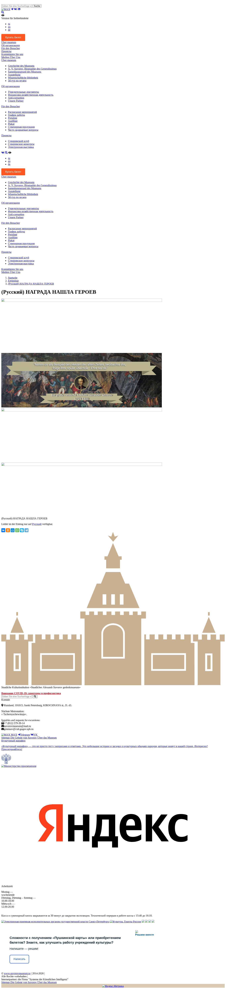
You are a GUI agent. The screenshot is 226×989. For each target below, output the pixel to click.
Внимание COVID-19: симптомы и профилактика (31, 693)
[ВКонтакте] (3, 530)
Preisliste (12, 118)
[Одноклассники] (8, 530)
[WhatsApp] (17, 530)
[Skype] (22, 530)
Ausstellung (14, 74)
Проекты (6, 51)
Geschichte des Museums (21, 65)
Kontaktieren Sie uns (12, 54)
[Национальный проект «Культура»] (153, 921)
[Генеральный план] (146, 921)
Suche (37, 6)
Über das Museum (47, 737)
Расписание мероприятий (22, 112)
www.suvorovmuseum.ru (17, 973)
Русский (37, 524)
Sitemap (5, 737)
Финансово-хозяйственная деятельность (30, 94)
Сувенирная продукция (21, 126)
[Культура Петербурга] (143, 921)
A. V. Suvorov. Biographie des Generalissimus (32, 68)
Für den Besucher (10, 48)
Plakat (11, 123)
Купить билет (13, 37)
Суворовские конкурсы (21, 144)
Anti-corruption (16, 97)
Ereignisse (13, 280)
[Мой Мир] (13, 530)
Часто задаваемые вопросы (23, 129)
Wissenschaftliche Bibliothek (23, 77)
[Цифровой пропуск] (149, 921)
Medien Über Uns (10, 57)
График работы (16, 115)
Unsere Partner (15, 100)
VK (36, 734)
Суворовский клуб (18, 141)
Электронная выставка (21, 147)
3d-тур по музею (17, 80)
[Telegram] (26, 530)
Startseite (12, 277)
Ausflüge (13, 121)
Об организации (10, 45)
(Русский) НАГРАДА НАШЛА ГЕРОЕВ (31, 283)
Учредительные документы (23, 91)
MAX (13, 734)
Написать (19, 959)
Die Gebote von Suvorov (23, 737)
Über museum (8, 42)
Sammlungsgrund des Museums (24, 71)
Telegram (25, 734)
